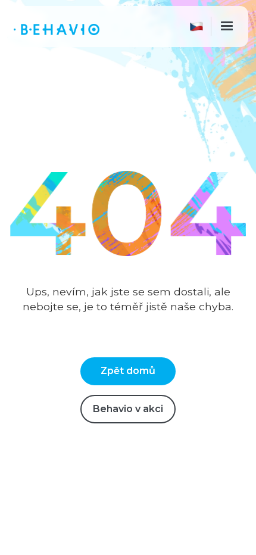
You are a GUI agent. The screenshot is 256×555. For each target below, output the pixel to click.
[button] (199, 26)
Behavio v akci (128, 408)
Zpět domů (128, 370)
